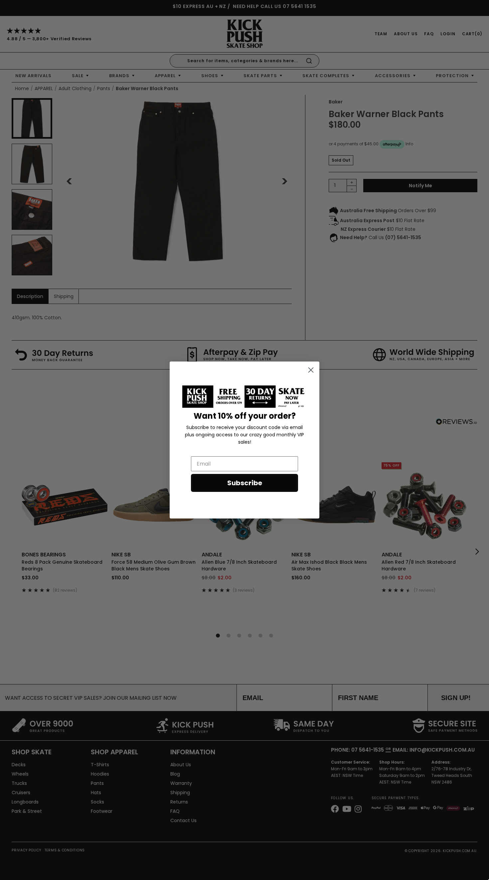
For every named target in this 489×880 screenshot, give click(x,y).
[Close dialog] (311, 370)
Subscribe (244, 483)
